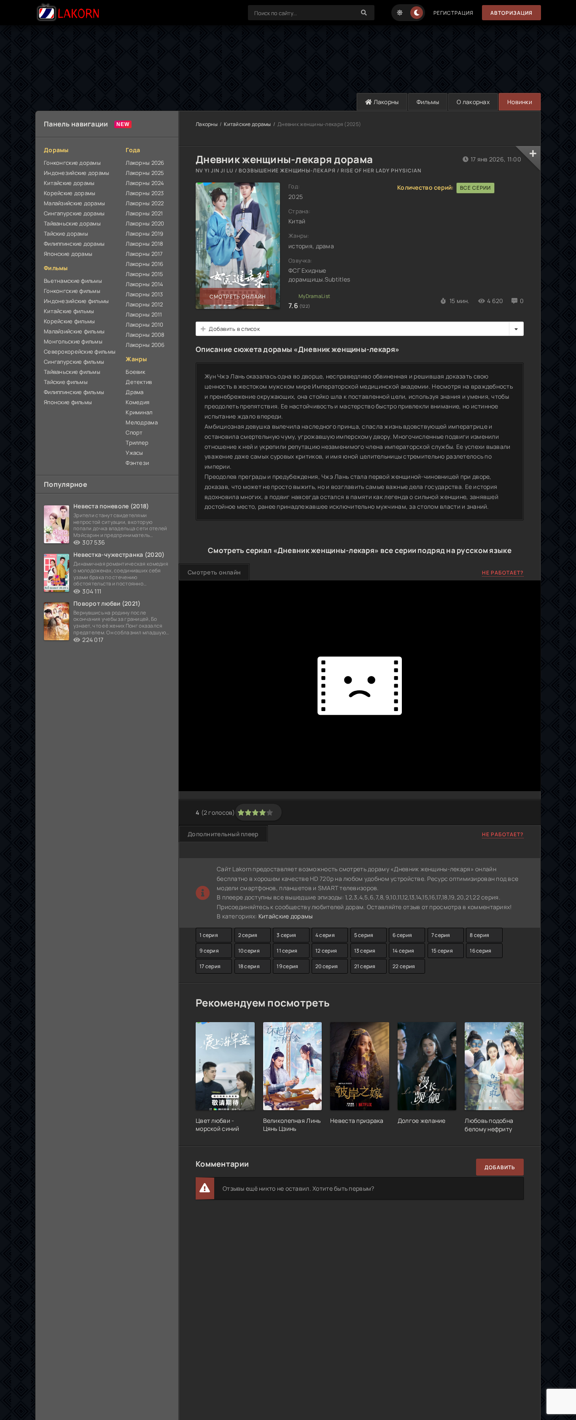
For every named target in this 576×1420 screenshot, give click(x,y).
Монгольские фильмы (73, 341)
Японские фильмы (68, 402)
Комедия (137, 402)
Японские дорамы (68, 254)
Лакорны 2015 (144, 274)
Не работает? (503, 572)
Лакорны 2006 (145, 345)
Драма (134, 392)
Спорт (134, 432)
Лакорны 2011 (144, 314)
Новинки (519, 102)
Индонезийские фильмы (76, 301)
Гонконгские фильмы (72, 291)
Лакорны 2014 (144, 284)
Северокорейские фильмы (80, 351)
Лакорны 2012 (144, 304)
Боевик (135, 372)
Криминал (139, 412)
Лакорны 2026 (145, 162)
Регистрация (453, 12)
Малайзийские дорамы (74, 203)
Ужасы (134, 452)
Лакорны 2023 (145, 193)
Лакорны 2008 (145, 334)
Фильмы (428, 102)
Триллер (137, 442)
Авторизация (511, 12)
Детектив (139, 382)
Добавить (499, 1167)
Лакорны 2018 (144, 243)
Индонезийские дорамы (77, 173)
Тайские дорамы (66, 233)
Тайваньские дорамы (72, 223)
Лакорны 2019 (144, 233)
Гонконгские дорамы (72, 162)
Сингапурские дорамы (74, 213)
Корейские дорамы (69, 193)
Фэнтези (137, 463)
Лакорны (385, 102)
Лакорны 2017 (144, 254)
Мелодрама (142, 422)
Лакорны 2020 (145, 223)
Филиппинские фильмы (74, 392)
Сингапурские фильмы (74, 361)
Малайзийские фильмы (74, 331)
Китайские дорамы (69, 183)
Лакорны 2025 (145, 173)
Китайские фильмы (69, 311)
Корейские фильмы (69, 321)
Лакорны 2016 (144, 264)
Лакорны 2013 (144, 294)
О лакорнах (473, 102)
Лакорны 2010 (144, 324)
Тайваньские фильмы (72, 372)
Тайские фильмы (66, 382)
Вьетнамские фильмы (73, 281)
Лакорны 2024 (145, 183)
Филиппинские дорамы (74, 243)
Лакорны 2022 (145, 203)
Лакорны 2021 (144, 213)
